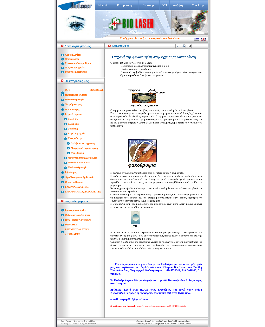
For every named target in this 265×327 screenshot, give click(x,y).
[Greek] (196, 40)
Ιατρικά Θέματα (73, 114)
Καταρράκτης (125, 5)
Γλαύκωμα (149, 5)
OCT (164, 5)
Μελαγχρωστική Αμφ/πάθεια (82, 157)
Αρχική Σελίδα (73, 54)
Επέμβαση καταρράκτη (83, 143)
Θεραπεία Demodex (75, 182)
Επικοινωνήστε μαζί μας (78, 63)
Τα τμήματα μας (73, 104)
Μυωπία (103, 5)
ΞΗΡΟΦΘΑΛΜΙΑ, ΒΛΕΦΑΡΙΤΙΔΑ (83, 191)
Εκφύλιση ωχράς (76, 133)
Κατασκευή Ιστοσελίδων (84, 321)
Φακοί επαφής (72, 109)
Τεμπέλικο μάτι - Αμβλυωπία (79, 177)
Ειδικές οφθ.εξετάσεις (76, 94)
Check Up (198, 5)
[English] (203, 40)
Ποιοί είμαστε (72, 59)
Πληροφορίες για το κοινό (78, 219)
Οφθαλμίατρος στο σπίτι (77, 215)
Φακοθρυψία (77, 153)
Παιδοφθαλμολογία (74, 99)
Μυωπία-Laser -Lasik (79, 162)
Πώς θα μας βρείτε (75, 67)
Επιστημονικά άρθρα (75, 210)
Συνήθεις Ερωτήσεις (76, 72)
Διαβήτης (178, 5)
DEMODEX (71, 224)
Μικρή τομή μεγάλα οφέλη (84, 148)
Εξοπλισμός (71, 172)
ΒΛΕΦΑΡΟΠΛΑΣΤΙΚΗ (77, 187)
